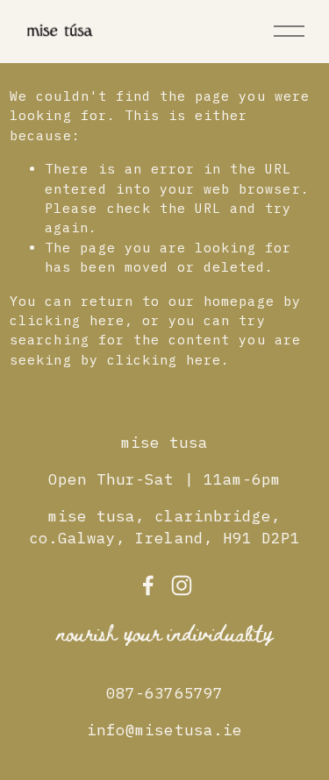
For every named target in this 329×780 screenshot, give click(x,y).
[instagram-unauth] (181, 585)
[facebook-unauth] (148, 585)
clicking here (67, 320)
